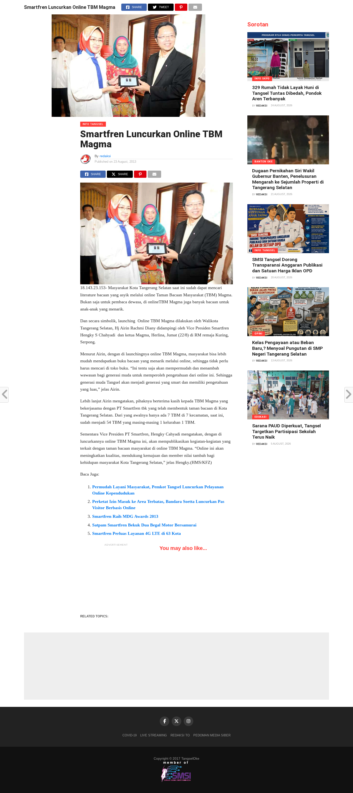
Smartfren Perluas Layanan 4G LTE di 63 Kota (136, 533)
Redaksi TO (180, 735)
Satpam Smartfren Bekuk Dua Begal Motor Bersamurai (144, 525)
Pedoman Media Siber (212, 735)
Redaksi (261, 105)
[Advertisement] (116, 579)
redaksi (105, 156)
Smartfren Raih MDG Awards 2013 (125, 516)
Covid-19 (129, 735)
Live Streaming (153, 735)
